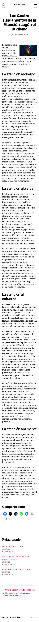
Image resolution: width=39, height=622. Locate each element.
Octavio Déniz (19, 4)
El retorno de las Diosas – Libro (16, 569)
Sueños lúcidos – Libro (12, 546)
